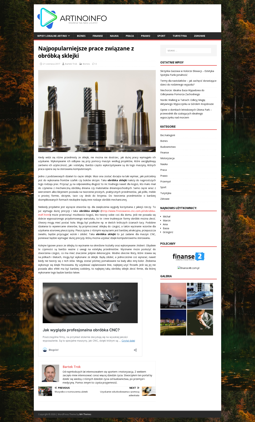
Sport (161, 35)
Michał (166, 216)
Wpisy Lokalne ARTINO (52, 35)
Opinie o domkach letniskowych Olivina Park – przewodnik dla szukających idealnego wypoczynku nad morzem (186, 113)
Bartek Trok (71, 63)
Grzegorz (168, 232)
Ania (165, 224)
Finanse (98, 35)
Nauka (114, 35)
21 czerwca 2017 (51, 63)
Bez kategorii (167, 135)
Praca (130, 35)
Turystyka (180, 35)
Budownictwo (168, 146)
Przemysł (165, 181)
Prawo (145, 35)
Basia (166, 228)
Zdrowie (199, 35)
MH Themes (85, 414)
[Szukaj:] (188, 51)
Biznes (81, 35)
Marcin (167, 220)
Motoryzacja (167, 158)
